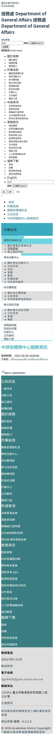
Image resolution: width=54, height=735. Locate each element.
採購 (4, 631)
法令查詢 (6, 592)
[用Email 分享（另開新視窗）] (35, 359)
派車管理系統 (9, 513)
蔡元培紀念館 (11, 304)
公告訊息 (13, 214)
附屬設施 (13, 278)
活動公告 (6, 395)
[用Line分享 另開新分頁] (27, 359)
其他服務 (13, 157)
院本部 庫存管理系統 (18, 118)
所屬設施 (13, 70)
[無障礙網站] (23, 732)
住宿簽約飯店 (16, 282)
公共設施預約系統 (12, 533)
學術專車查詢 (9, 565)
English (12, 177)
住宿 (10, 269)
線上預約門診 (16, 252)
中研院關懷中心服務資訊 (23, 218)
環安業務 (6, 552)
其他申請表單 (15, 173)
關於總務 (13, 56)
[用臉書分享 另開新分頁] (17, 359)
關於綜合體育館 (17, 292)
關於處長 (6, 421)
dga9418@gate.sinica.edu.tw (22, 679)
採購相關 (6, 408)
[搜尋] (36, 43)
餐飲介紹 (13, 98)
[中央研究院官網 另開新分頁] (7, 6)
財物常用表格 (9, 638)
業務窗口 (13, 66)
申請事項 (13, 102)
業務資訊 (13, 122)
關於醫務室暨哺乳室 (20, 245)
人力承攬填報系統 (12, 605)
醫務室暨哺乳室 (17, 210)
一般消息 (6, 388)
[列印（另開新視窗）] (44, 359)
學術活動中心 (11, 257)
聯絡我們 (7, 666)
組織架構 (6, 428)
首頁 (10, 202)
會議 (10, 272)
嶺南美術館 (8, 474)
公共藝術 (6, 493)
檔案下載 (13, 161)
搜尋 (26, 43)
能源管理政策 (9, 579)
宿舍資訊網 (8, 519)
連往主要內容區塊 (9, 2)
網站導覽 (5, 39)
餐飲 (10, 275)
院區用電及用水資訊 (13, 585)
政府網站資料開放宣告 (15, 711)
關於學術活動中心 (18, 263)
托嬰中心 (6, 487)
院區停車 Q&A (9, 572)
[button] (11, 50)
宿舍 (4, 624)
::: (19, 2)
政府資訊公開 (9, 598)
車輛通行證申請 (10, 526)
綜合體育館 (10, 287)
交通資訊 (7, 703)
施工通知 (6, 402)
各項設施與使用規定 (20, 299)
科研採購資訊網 (10, 559)
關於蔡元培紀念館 (18, 310)
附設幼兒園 (8, 480)
